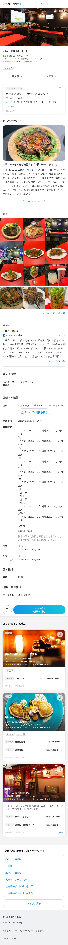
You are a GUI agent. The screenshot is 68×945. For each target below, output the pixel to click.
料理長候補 (20, 742)
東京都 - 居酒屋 (13, 872)
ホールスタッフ (22, 678)
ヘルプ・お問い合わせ (12, 922)
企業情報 (40, 930)
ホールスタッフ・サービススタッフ (27, 94)
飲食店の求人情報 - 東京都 (19, 893)
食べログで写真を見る (53, 313)
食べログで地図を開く (36, 412)
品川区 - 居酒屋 (13, 858)
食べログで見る (56, 361)
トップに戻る (34, 903)
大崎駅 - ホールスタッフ (18, 879)
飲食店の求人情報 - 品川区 (19, 886)
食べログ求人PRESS (12, 916)
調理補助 (19, 750)
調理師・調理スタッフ (25, 825)
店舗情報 (51, 76)
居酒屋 (8, 865)
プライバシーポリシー (23, 930)
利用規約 (7, 930)
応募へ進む (39, 610)
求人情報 (17, 76)
